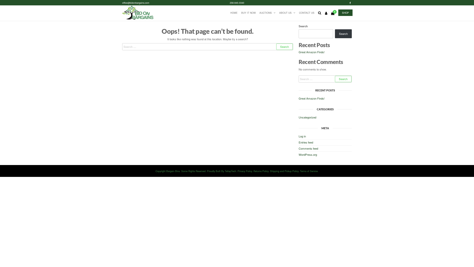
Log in (302, 136)
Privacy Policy (245, 171)
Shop (345, 12)
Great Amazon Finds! (312, 52)
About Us (285, 12)
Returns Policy (260, 171)
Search (303, 26)
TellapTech (230, 171)
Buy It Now (248, 12)
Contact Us (306, 12)
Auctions (265, 12)
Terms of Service (309, 171)
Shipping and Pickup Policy (284, 171)
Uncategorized (307, 117)
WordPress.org (308, 154)
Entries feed (306, 142)
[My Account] (326, 13)
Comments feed (308, 148)
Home (234, 12)
